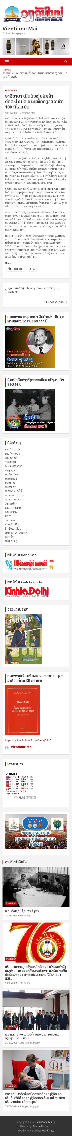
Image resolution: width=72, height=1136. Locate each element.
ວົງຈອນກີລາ (11, 503)
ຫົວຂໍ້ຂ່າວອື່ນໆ (12, 524)
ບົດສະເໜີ (10, 482)
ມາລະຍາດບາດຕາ (14, 499)
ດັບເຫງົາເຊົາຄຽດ (13, 466)
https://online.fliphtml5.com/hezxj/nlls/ (28, 740)
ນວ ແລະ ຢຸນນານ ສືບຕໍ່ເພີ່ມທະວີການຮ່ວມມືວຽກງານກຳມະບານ (32, 1036)
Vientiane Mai (20, 28)
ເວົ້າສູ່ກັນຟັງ (11, 541)
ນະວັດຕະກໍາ (11, 90)
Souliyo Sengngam (30, 1042)
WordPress (48, 1130)
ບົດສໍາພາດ (10, 487)
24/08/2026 (11, 915)
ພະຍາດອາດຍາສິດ (54, 302)
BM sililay (25, 915)
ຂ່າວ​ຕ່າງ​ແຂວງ (12, 453)
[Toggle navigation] (7, 61)
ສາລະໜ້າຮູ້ (11, 512)
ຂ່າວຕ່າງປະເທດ (13, 449)
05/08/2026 (11, 1106)
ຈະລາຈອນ (10, 462)
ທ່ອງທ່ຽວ (10, 470)
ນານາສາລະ (11, 478)
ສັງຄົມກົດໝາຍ (13, 507)
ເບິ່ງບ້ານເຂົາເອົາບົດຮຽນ (17, 532)
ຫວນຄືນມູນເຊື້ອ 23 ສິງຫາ (22, 911)
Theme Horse (40, 1126)
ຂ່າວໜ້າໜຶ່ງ (11, 457)
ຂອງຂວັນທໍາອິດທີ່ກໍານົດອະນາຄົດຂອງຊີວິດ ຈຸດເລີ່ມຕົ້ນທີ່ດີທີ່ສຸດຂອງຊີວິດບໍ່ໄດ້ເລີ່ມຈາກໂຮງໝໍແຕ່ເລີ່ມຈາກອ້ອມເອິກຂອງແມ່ (35, 1098)
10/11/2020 (11, 112)
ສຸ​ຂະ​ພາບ (10, 520)
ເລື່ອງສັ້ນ (9, 537)
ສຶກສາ (8, 516)
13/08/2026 (11, 983)
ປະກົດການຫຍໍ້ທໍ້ (13, 491)
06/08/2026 (11, 1042)
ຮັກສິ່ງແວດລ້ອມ (13, 528)
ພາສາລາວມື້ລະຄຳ (14, 495)
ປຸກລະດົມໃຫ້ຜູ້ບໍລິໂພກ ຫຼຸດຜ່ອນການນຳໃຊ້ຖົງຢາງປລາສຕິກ (33, 290)
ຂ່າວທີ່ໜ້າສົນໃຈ (16, 862)
